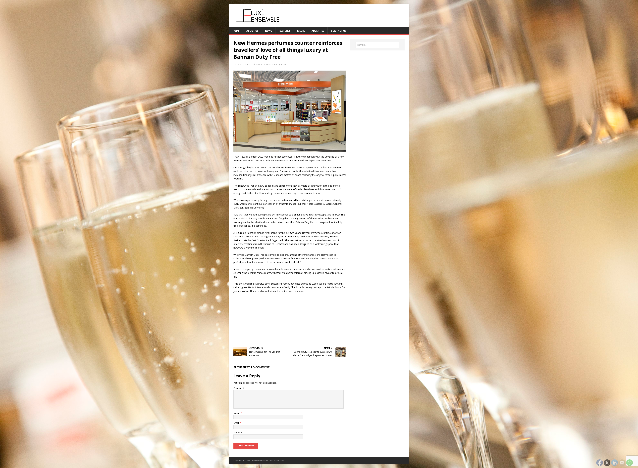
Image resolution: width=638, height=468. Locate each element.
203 (284, 64)
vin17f (259, 64)
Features (284, 30)
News (268, 30)
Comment (238, 388)
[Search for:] (377, 45)
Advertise (318, 30)
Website (237, 432)
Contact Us (338, 30)
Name (237, 413)
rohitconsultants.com (274, 460)
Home (236, 30)
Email (236, 422)
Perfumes (272, 64)
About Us (252, 30)
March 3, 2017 (244, 64)
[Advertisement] (289, 319)
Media (301, 30)
